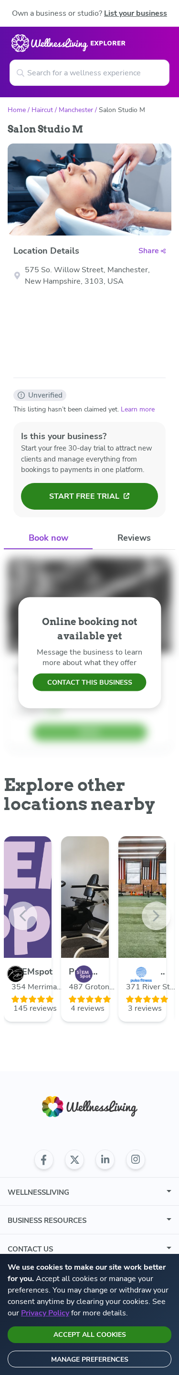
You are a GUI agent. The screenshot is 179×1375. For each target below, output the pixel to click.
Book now (48, 538)
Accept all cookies (89, 1334)
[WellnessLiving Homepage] (89, 1106)
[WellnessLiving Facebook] (43, 1159)
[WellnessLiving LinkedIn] (105, 1159)
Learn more (138, 409)
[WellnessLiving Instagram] (135, 1159)
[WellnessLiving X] (74, 1159)
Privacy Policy (45, 1313)
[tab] (48, 538)
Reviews (134, 538)
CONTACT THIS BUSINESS (89, 682)
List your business (135, 13)
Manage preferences (89, 1359)
